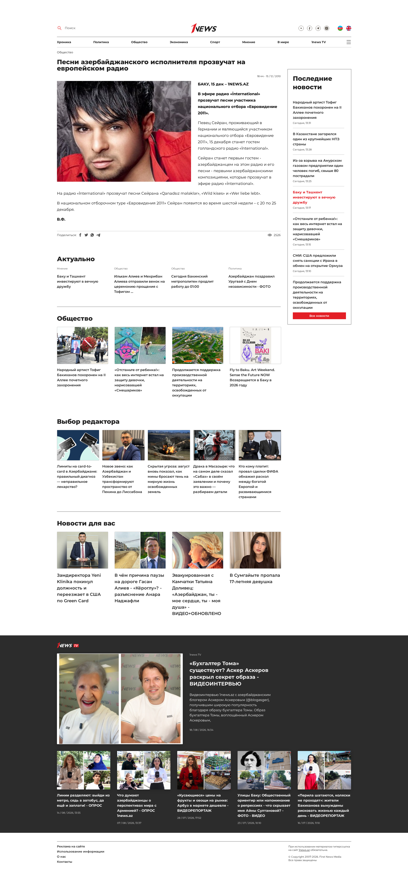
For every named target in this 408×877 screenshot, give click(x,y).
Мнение (248, 42)
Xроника (64, 42)
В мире (283, 42)
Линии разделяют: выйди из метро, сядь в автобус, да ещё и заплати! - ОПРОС (83, 800)
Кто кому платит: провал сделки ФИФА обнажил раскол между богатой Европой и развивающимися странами (258, 481)
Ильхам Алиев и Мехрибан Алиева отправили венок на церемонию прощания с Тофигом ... (139, 284)
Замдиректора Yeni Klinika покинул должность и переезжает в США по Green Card (79, 588)
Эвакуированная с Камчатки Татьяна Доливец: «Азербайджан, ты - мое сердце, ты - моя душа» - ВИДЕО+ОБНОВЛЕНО (196, 594)
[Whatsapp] (92, 235)
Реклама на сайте (71, 846)
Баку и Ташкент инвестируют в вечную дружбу (77, 281)
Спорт (215, 42)
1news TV (319, 42)
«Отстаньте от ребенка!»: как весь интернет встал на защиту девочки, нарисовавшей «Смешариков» (139, 380)
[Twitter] (86, 235)
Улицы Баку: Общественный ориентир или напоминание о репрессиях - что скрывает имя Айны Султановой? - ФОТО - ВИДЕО (264, 805)
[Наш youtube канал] (301, 28)
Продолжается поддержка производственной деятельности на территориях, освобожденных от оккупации (196, 382)
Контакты (64, 861)
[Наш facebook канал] (309, 28)
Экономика (179, 42)
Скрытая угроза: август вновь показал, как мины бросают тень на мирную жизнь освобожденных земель (169, 479)
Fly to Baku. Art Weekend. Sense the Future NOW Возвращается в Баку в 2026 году (252, 377)
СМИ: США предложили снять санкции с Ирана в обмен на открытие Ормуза (318, 261)
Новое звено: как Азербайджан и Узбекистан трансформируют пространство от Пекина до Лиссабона (122, 479)
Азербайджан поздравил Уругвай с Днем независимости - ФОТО (251, 281)
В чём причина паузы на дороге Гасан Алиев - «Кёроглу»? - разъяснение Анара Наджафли (139, 588)
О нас (61, 856)
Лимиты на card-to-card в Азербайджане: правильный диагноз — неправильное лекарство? (77, 476)
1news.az (304, 849)
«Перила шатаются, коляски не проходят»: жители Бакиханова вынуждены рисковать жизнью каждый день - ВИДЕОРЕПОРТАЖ (324, 805)
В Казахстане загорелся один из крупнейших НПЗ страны (316, 139)
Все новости (319, 316)
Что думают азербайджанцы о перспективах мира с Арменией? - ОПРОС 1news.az (136, 805)
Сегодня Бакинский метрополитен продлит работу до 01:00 (192, 281)
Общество (139, 42)
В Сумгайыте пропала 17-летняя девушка (255, 578)
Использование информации (80, 851)
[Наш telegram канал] (318, 28)
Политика (101, 42)
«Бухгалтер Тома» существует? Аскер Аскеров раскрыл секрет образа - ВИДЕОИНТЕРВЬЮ (229, 673)
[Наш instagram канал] (326, 28)
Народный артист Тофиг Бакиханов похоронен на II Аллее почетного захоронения (81, 377)
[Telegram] (98, 235)
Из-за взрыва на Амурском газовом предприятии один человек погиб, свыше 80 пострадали (318, 168)
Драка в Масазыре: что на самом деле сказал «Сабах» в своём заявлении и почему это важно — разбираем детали (214, 479)
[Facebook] (80, 235)
